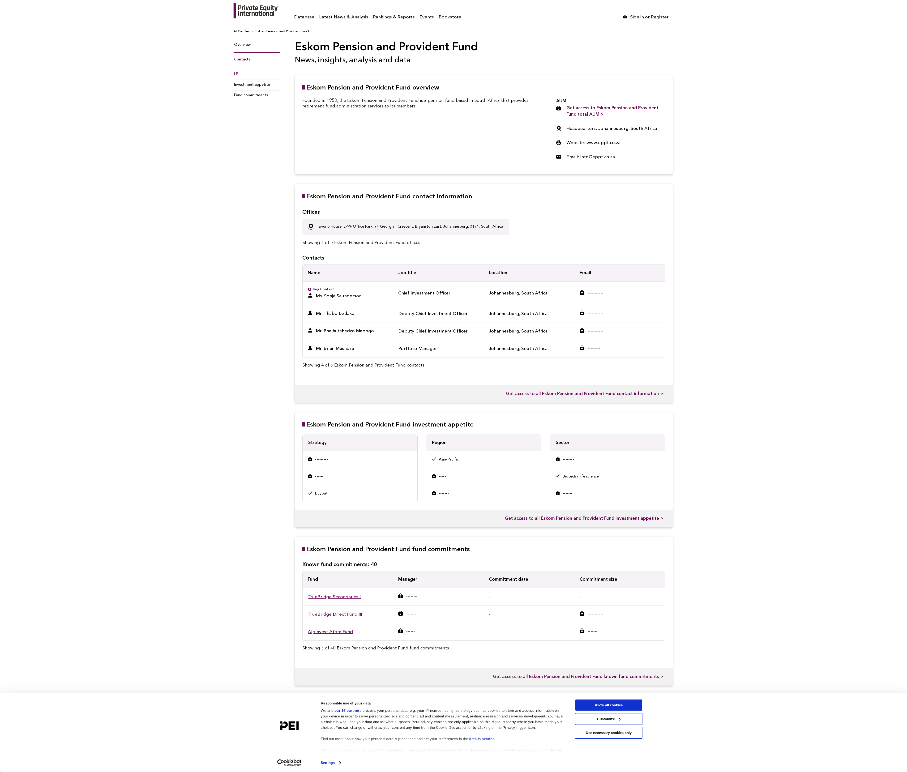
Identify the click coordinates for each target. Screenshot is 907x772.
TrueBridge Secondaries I (334, 597)
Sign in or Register (649, 17)
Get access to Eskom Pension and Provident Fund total (612, 111)
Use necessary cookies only (609, 733)
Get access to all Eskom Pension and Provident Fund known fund (578, 677)
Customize (606, 719)
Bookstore (450, 17)
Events (426, 17)
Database (304, 17)
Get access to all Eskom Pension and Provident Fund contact (584, 394)
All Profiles (242, 31)
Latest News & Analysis (343, 17)
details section (482, 739)
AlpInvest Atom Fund (330, 632)
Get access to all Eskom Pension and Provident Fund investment (584, 518)
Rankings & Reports (394, 17)
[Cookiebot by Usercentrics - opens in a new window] (289, 762)
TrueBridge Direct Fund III (335, 614)
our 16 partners (348, 710)
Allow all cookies (609, 705)
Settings (328, 763)
